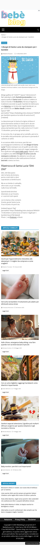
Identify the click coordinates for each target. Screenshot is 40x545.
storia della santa (21, 151)
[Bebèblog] (13, 18)
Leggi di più (5, 270)
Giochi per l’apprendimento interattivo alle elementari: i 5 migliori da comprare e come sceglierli (17, 261)
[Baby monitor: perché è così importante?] (20, 451)
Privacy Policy (20, 519)
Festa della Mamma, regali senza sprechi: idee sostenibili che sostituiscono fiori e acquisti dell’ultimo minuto (19, 500)
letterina (7, 106)
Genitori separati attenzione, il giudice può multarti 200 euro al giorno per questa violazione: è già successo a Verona (20, 425)
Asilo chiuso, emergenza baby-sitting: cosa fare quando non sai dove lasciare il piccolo (18, 343)
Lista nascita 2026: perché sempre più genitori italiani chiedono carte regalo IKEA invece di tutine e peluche (18, 494)
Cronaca (4, 43)
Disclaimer (32, 519)
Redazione (8, 519)
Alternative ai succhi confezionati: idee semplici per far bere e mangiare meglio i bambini (19, 511)
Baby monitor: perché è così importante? (16, 466)
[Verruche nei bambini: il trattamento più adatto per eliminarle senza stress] (20, 286)
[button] (38, 30)
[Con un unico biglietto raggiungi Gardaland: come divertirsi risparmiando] (20, 367)
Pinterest (13, 217)
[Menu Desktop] (3, 30)
